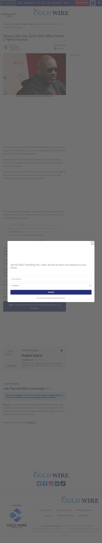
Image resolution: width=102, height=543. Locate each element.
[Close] (93, 243)
